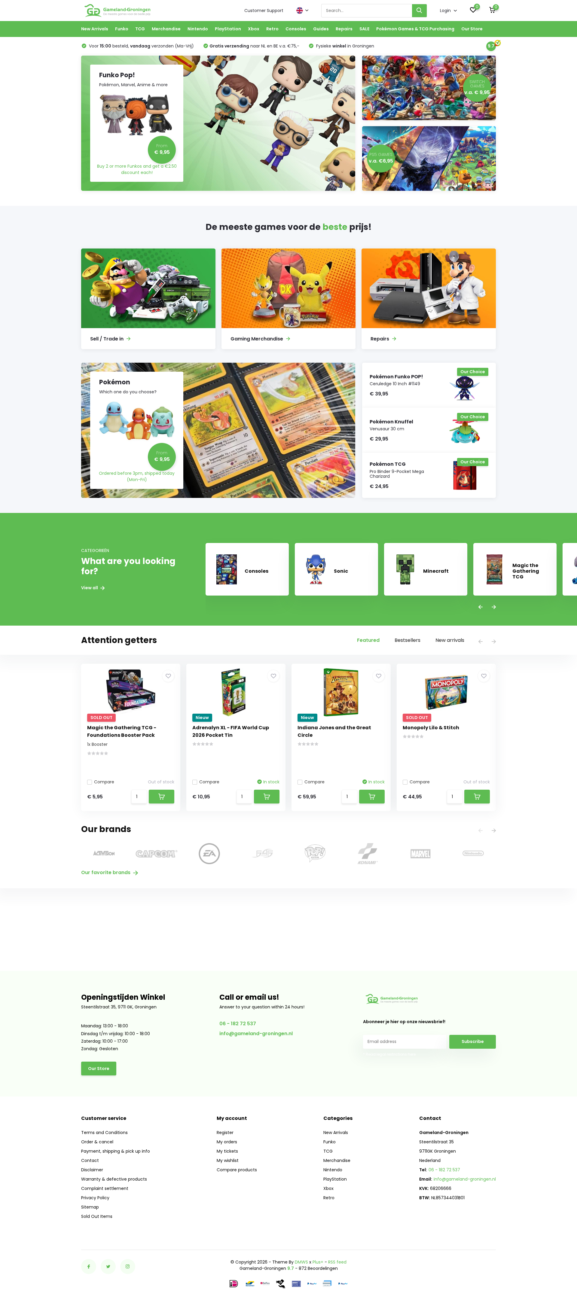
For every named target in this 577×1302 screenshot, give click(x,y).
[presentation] (480, 607)
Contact (90, 1160)
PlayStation (228, 29)
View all (90, 587)
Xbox (253, 29)
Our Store (472, 29)
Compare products (237, 1170)
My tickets (227, 1151)
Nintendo (198, 29)
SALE (364, 29)
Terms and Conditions (104, 1133)
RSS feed (337, 1262)
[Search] (419, 10)
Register (225, 1133)
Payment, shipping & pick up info (115, 1151)
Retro (272, 29)
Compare (104, 782)
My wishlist (228, 1160)
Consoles (295, 29)
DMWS (301, 1262)
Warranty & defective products (114, 1179)
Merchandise (166, 29)
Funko (121, 29)
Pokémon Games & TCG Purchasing (415, 29)
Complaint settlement (104, 1188)
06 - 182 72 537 (237, 1023)
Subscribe (473, 1041)
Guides (321, 29)
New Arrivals (94, 29)
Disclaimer (92, 1170)
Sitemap (90, 1207)
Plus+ (318, 1262)
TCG (140, 29)
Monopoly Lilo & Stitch (431, 727)
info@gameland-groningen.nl (256, 1033)
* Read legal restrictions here (389, 1054)
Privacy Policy (95, 1198)
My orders (227, 1142)
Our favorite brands (106, 872)
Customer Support (263, 11)
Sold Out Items (96, 1216)
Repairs (344, 29)
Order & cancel (97, 1142)
